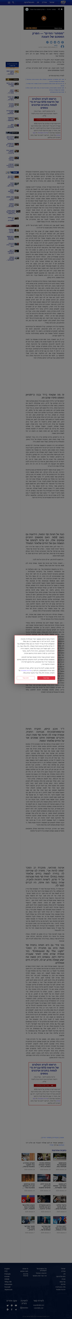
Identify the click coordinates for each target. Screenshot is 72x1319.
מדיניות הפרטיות (26, 670)
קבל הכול (46, 678)
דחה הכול (26, 678)
